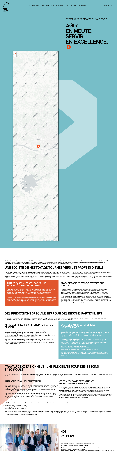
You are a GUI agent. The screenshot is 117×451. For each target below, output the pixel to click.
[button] (38, 146)
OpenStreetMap (50, 240)
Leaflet (43, 240)
